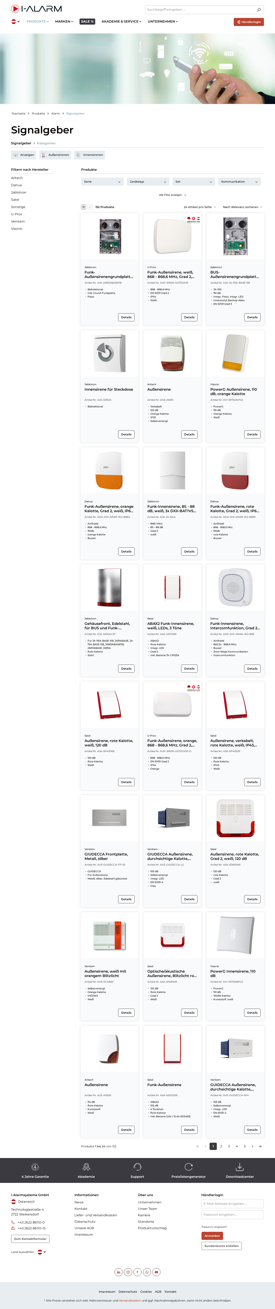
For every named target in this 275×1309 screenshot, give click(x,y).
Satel (15, 200)
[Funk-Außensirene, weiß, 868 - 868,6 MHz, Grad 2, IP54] (172, 236)
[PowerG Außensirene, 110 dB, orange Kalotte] (235, 353)
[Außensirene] (172, 353)
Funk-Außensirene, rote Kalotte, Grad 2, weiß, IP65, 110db (234, 508)
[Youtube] (156, 1272)
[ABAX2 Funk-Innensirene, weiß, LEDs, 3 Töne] (172, 587)
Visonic (17, 229)
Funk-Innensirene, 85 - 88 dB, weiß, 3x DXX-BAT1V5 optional (171, 508)
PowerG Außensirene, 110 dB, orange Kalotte (233, 391)
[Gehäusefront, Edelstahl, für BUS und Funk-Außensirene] (110, 587)
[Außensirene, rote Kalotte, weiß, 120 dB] (110, 705)
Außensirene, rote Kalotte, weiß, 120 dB (109, 743)
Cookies (146, 1291)
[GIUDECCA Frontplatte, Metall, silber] (110, 818)
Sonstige (18, 207)
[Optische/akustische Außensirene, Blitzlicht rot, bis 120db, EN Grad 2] (172, 935)
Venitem (18, 221)
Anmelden (212, 1236)
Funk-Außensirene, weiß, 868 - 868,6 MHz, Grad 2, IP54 (170, 274)
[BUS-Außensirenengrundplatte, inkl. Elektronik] (235, 236)
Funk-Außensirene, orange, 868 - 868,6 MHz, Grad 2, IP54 (172, 743)
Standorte (146, 1222)
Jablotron (18, 192)
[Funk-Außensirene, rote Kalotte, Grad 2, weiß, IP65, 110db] (235, 470)
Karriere (144, 1215)
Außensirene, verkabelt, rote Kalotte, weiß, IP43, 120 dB (232, 743)
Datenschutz (84, 1222)
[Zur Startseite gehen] (72, 9)
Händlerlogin (251, 22)
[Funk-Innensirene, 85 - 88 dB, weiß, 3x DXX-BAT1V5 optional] (172, 470)
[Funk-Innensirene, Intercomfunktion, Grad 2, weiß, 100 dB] (235, 587)
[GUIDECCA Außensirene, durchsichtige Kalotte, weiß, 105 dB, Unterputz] (235, 1049)
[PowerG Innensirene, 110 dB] (235, 935)
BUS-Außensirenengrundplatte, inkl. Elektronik (234, 274)
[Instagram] (128, 1272)
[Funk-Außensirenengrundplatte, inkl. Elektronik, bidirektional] (110, 236)
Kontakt (81, 1209)
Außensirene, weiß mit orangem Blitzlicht (105, 973)
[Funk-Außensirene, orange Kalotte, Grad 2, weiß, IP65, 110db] (110, 470)
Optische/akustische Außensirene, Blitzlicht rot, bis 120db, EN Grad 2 (171, 973)
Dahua (16, 185)
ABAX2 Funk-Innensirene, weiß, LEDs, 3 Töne (170, 625)
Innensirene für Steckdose (109, 389)
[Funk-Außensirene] (172, 1049)
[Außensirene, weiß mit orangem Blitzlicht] (110, 935)
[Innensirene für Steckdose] (110, 353)
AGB (158, 1291)
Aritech (17, 178)
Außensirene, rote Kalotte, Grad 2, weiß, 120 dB (234, 856)
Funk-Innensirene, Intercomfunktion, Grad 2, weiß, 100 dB (234, 625)
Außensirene (159, 389)
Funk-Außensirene (164, 1085)
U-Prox (16, 214)
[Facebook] (137, 1272)
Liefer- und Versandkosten (95, 1215)
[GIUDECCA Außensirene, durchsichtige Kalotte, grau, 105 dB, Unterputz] (172, 818)
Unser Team (147, 1209)
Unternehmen (149, 1202)
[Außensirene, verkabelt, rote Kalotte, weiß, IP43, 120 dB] (235, 705)
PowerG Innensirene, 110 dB (232, 973)
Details (126, 317)
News (79, 1202)
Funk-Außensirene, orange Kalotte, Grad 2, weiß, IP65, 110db (109, 508)
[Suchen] (259, 9)
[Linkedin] (119, 1272)
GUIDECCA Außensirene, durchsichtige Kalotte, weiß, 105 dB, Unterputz (233, 1087)
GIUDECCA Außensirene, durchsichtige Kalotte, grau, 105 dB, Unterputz (170, 856)
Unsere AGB (84, 1228)
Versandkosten (130, 1300)
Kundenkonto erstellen (222, 1246)
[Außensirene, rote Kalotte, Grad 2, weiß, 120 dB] (235, 818)
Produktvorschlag (152, 1228)
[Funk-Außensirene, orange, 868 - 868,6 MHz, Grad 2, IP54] (172, 705)
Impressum (83, 1234)
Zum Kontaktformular (30, 1239)
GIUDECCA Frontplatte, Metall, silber (106, 856)
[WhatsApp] (147, 1272)
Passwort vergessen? (214, 1226)
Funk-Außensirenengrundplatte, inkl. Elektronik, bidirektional (109, 274)
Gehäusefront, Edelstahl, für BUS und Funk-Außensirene (107, 625)
